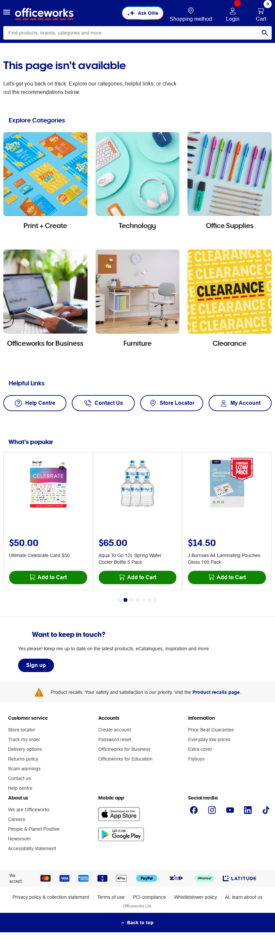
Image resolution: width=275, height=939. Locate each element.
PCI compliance (149, 897)
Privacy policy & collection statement (50, 897)
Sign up (36, 665)
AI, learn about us (244, 897)
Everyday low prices (209, 739)
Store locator (21, 729)
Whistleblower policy (195, 897)
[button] (6, 13)
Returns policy (23, 759)
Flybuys (196, 759)
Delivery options (25, 749)
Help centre (20, 788)
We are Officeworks (29, 809)
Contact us (19, 778)
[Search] (265, 33)
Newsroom (19, 838)
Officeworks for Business (124, 749)
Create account (114, 729)
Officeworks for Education (125, 759)
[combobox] (137, 33)
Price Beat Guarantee (211, 729)
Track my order (24, 739)
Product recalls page (216, 692)
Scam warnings (24, 768)
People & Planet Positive (34, 829)
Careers (16, 819)
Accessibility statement (32, 848)
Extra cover (200, 749)
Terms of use (111, 897)
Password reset (114, 739)
